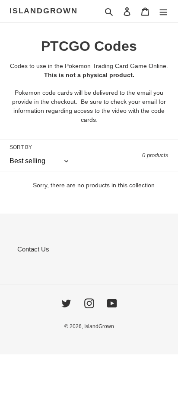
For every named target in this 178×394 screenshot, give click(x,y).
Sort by (21, 147)
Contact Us (33, 249)
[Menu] (163, 11)
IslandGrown (44, 10)
